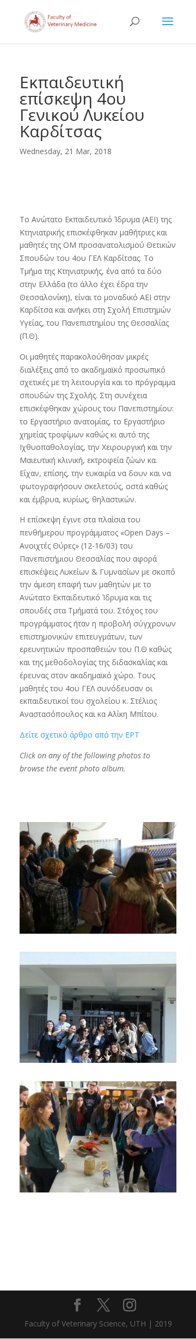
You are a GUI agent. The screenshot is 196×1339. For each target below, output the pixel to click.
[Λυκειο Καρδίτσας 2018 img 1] (98, 933)
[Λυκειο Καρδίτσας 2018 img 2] (98, 1062)
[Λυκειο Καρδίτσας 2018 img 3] (98, 1192)
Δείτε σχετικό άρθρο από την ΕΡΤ (79, 734)
